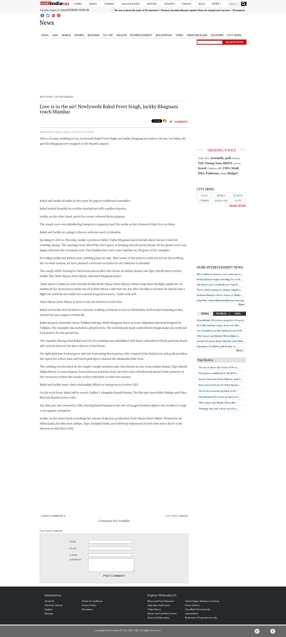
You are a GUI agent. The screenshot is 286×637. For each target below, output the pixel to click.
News (93, 3)
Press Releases (197, 35)
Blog (202, 3)
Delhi (204, 195)
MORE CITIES (237, 205)
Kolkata (238, 195)
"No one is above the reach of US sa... (218, 367)
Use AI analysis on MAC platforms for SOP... (220, 330)
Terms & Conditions (92, 601)
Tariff (200, 158)
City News (234, 35)
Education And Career (159, 605)
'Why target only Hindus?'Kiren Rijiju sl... (218, 335)
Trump (209, 163)
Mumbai (221, 195)
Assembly (217, 158)
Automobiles (191, 613)
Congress (212, 168)
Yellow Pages (130, 3)
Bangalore (221, 200)
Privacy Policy (89, 605)
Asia (55, 35)
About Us (49, 601)
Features (217, 35)
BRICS (227, 163)
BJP (220, 168)
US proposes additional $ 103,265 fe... (218, 373)
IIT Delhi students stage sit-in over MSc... (219, 325)
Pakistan (212, 173)
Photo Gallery (192, 605)
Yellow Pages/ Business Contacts (202, 601)
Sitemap (49, 613)
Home (78, 3)
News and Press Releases (161, 601)
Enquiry (48, 609)
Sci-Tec (108, 35)
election (235, 158)
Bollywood (164, 35)
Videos (186, 3)
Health (169, 3)
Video (179, 35)
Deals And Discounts (158, 617)
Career (109, 3)
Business (94, 35)
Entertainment (141, 35)
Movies (152, 3)
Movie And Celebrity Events (162, 613)
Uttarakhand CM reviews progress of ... (219, 396)
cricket (223, 173)
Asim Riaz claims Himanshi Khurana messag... (221, 300)
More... (242, 304)
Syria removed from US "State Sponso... (219, 384)
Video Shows (154, 609)
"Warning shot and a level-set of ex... (218, 408)
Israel (202, 168)
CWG (226, 168)
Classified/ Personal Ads (197, 609)
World (66, 35)
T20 (200, 163)
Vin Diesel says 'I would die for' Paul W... (218, 284)
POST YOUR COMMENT (176, 515)
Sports (79, 35)
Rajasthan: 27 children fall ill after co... (217, 346)
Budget (232, 173)
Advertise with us (77, 10)
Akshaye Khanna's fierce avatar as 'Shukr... (219, 295)
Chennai (204, 200)
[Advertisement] (159, 22)
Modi (235, 168)
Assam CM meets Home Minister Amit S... (220, 379)
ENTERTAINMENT (64, 96)
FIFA (201, 173)
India (45, 35)
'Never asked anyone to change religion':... (219, 289)
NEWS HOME (46, 96)
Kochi (238, 200)
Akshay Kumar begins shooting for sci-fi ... (220, 279)
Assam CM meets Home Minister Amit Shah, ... (221, 341)
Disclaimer (87, 609)
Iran (218, 163)
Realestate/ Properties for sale (201, 617)
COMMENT (181, 121)
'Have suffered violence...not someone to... (220, 274)
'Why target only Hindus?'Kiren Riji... (217, 402)
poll (228, 158)
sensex (236, 163)
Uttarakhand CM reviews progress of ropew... (221, 320)
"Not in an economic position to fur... (218, 390)
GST (207, 158)
